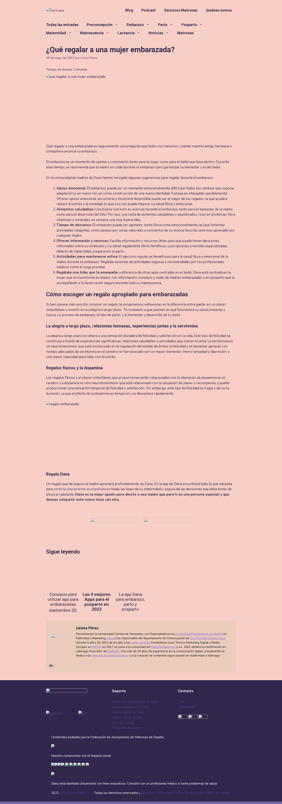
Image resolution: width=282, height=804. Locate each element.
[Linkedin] (51, 666)
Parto (162, 24)
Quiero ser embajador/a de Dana (135, 701)
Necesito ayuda (123, 722)
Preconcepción (100, 24)
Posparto (189, 24)
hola (181, 701)
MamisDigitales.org (163, 647)
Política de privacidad (189, 793)
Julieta (111, 638)
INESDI (96, 647)
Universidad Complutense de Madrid (198, 634)
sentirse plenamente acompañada (80, 489)
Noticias (156, 33)
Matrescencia (92, 33)
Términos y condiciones (157, 793)
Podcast (148, 10)
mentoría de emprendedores (109, 656)
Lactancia (126, 33)
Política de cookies (218, 793)
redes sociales (140, 643)
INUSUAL (113, 651)
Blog (129, 10)
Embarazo (135, 24)
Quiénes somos (219, 10)
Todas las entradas (62, 24)
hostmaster (186, 707)
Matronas (185, 33)
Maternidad (56, 33)
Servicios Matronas (180, 10)
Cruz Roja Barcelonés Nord (207, 638)
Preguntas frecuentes (127, 728)
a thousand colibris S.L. (75, 793)
